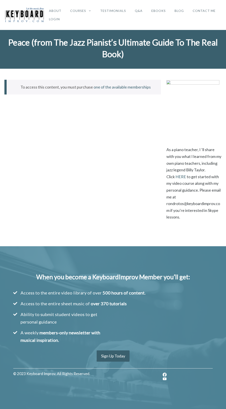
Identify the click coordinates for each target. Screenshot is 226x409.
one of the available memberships (122, 87)
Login (54, 19)
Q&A (139, 11)
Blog (179, 11)
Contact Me (204, 11)
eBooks (158, 11)
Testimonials (113, 11)
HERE (180, 176)
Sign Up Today (113, 355)
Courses (78, 11)
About (55, 11)
